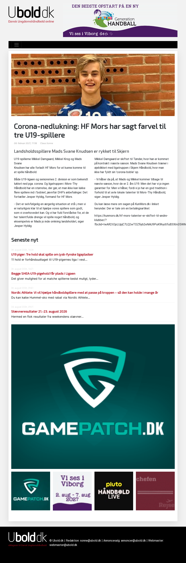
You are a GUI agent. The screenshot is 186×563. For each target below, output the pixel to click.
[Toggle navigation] (16, 44)
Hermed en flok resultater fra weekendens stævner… (47, 316)
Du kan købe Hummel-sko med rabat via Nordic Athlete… (50, 297)
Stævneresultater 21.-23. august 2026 (39, 311)
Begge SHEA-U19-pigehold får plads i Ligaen (43, 273)
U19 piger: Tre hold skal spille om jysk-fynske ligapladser (52, 254)
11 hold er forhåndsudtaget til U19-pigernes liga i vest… (49, 259)
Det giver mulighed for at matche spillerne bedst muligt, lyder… (54, 278)
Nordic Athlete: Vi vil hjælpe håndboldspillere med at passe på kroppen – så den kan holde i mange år (84, 292)
